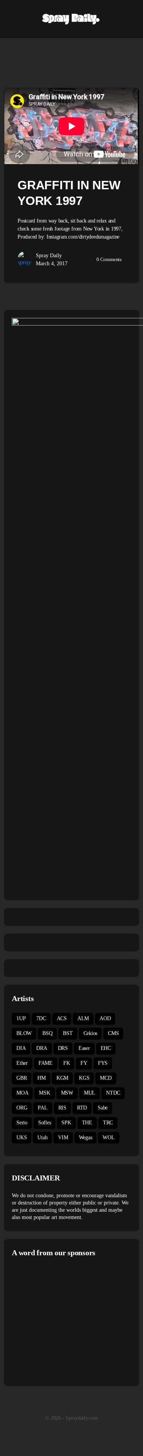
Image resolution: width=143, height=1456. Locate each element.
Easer (84, 1048)
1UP (21, 1018)
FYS (103, 1063)
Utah (42, 1137)
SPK (66, 1122)
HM (41, 1078)
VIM (63, 1137)
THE (87, 1122)
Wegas (85, 1137)
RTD (82, 1108)
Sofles (44, 1122)
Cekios (91, 1033)
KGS (84, 1078)
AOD (105, 1018)
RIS (62, 1108)
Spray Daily (49, 255)
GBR (21, 1078)
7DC (41, 1018)
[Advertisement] (76, 1320)
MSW (67, 1093)
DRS (63, 1048)
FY (83, 1063)
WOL (108, 1137)
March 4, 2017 (51, 263)
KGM (62, 1078)
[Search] (128, 19)
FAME (46, 1063)
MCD (105, 1078)
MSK (44, 1093)
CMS (113, 1033)
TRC (108, 1122)
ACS (62, 1018)
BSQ (47, 1033)
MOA (22, 1093)
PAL (42, 1108)
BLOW (24, 1033)
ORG (21, 1108)
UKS (21, 1137)
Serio (21, 1122)
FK (66, 1063)
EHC (106, 1048)
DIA (21, 1048)
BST (67, 1033)
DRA (41, 1048)
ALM (83, 1018)
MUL (89, 1093)
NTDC (113, 1093)
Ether (22, 1063)
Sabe (103, 1108)
